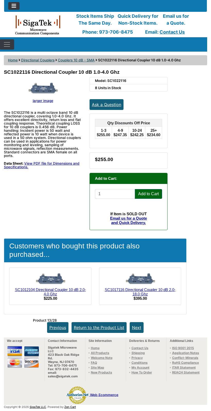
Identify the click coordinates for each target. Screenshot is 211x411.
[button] (201, 385)
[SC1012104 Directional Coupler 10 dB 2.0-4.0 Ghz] (50, 279)
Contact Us (172, 32)
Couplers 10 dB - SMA (76, 60)
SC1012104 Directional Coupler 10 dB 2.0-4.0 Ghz (50, 291)
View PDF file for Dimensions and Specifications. (42, 165)
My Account (140, 367)
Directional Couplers (38, 60)
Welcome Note (101, 358)
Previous (57, 327)
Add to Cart (148, 194)
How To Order (141, 372)
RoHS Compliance (185, 363)
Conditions (139, 363)
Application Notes (185, 353)
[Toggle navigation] (14, 6)
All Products (100, 353)
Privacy (137, 358)
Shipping (138, 353)
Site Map (97, 367)
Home (13, 60)
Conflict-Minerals (185, 358)
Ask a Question (106, 104)
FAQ (94, 363)
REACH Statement (186, 372)
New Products (101, 372)
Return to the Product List (99, 327)
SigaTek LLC (38, 407)
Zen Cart (70, 407)
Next (136, 327)
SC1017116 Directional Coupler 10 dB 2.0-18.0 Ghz (140, 291)
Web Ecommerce (104, 395)
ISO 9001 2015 (183, 348)
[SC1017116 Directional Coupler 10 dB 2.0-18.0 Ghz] (140, 279)
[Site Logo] (38, 25)
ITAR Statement (184, 367)
